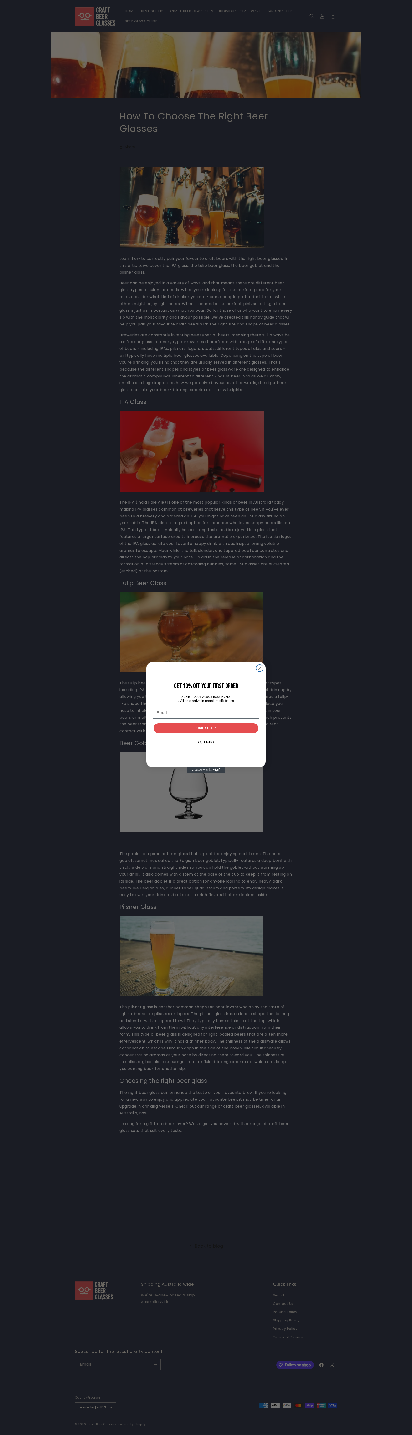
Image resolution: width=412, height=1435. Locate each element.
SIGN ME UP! (206, 728)
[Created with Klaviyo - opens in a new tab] (206, 770)
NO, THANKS (206, 742)
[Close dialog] (259, 668)
